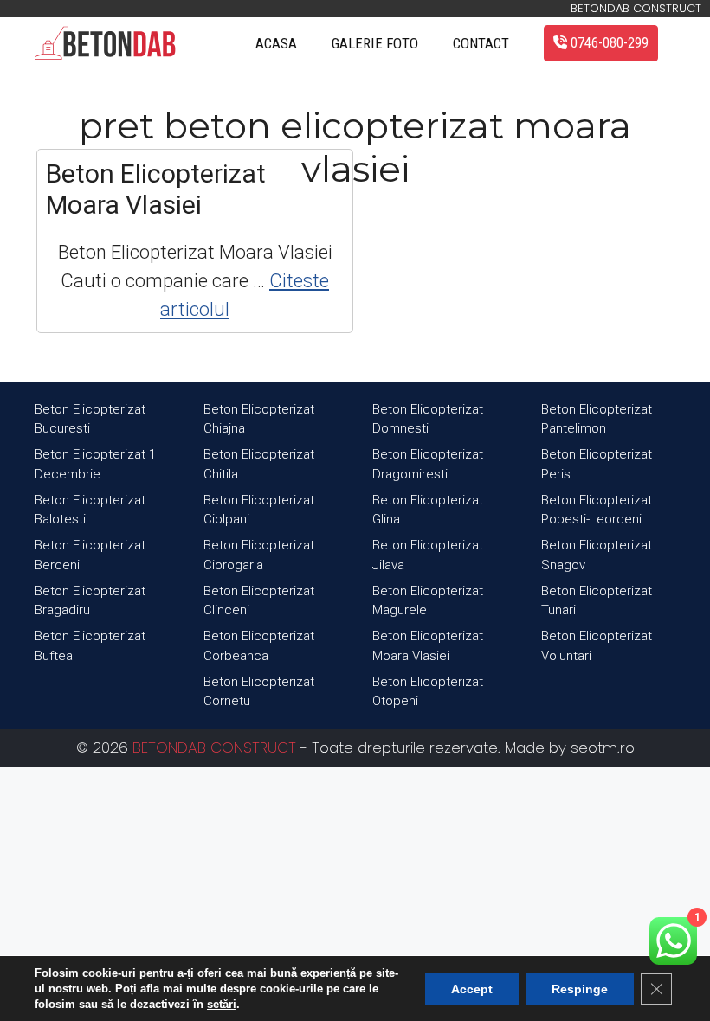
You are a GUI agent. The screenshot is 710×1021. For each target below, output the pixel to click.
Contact (481, 43)
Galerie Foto (375, 43)
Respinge (580, 989)
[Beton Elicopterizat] (105, 43)
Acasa (276, 43)
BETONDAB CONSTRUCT (214, 747)
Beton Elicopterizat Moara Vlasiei (156, 189)
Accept (472, 989)
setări (221, 1004)
